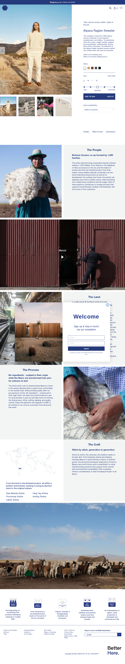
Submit (86, 348)
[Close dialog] (107, 304)
